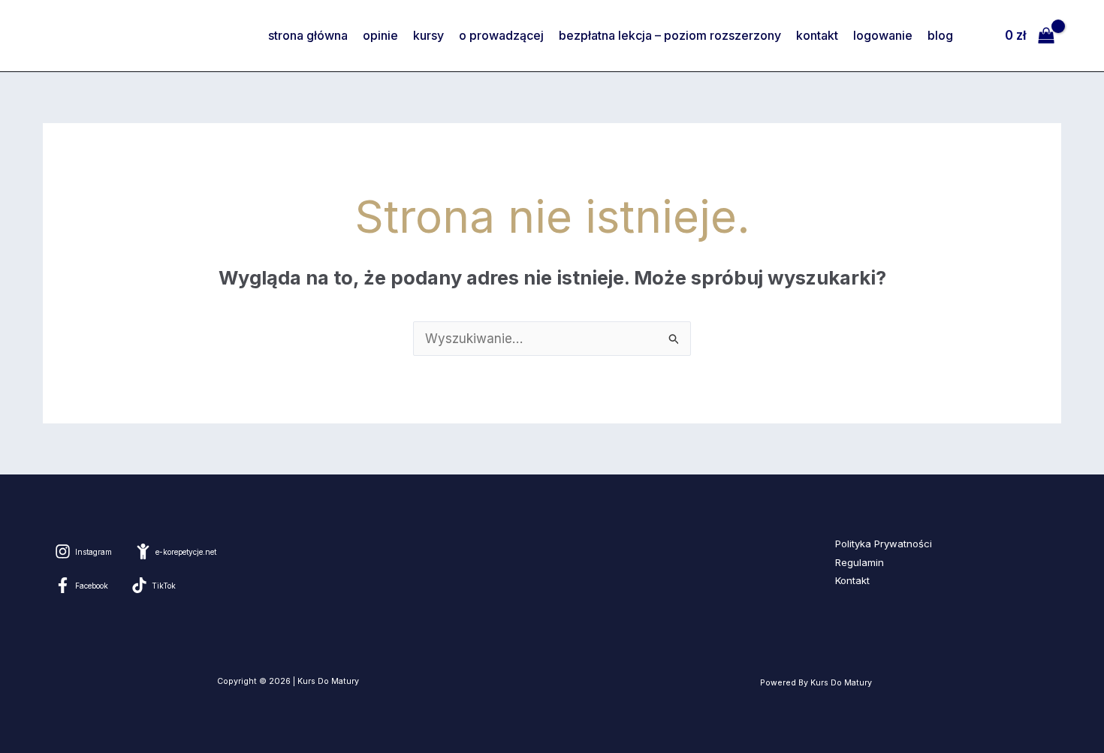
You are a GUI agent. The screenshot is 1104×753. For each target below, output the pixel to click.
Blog (940, 35)
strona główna (308, 35)
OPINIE (380, 35)
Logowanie (882, 35)
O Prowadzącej (501, 35)
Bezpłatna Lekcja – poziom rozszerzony (670, 35)
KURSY (428, 35)
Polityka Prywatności (883, 544)
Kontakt (852, 580)
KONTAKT (817, 35)
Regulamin (859, 562)
